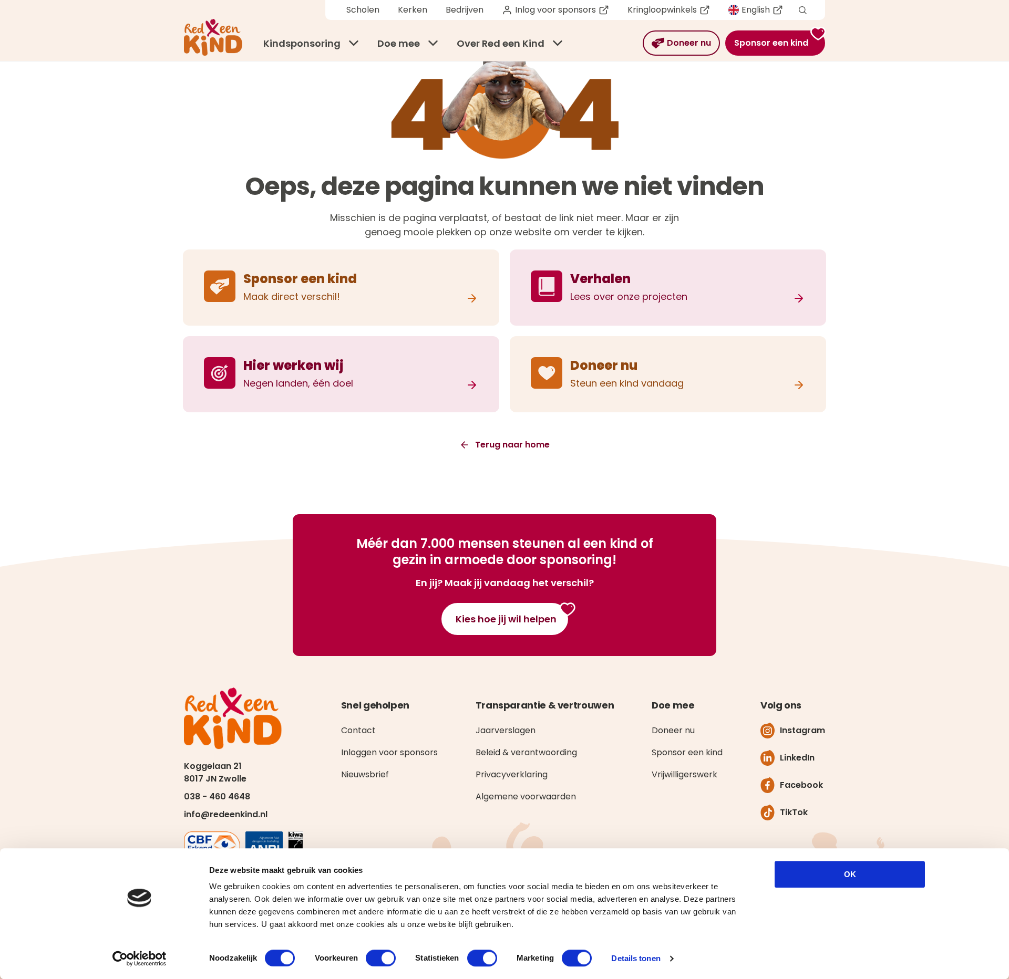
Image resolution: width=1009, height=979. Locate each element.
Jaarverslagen (506, 730)
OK (850, 874)
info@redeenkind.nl (225, 814)
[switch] (381, 958)
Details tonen (635, 958)
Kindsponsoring (302, 43)
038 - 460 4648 (217, 796)
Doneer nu (673, 730)
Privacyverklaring (512, 774)
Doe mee (398, 43)
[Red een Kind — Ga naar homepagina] (213, 37)
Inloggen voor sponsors (389, 752)
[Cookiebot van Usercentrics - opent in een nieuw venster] (140, 958)
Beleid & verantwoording (526, 752)
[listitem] (341, 287)
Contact (358, 730)
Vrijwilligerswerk (684, 774)
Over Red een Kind (500, 43)
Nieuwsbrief (365, 774)
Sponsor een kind (687, 752)
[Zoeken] (802, 10)
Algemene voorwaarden (526, 796)
